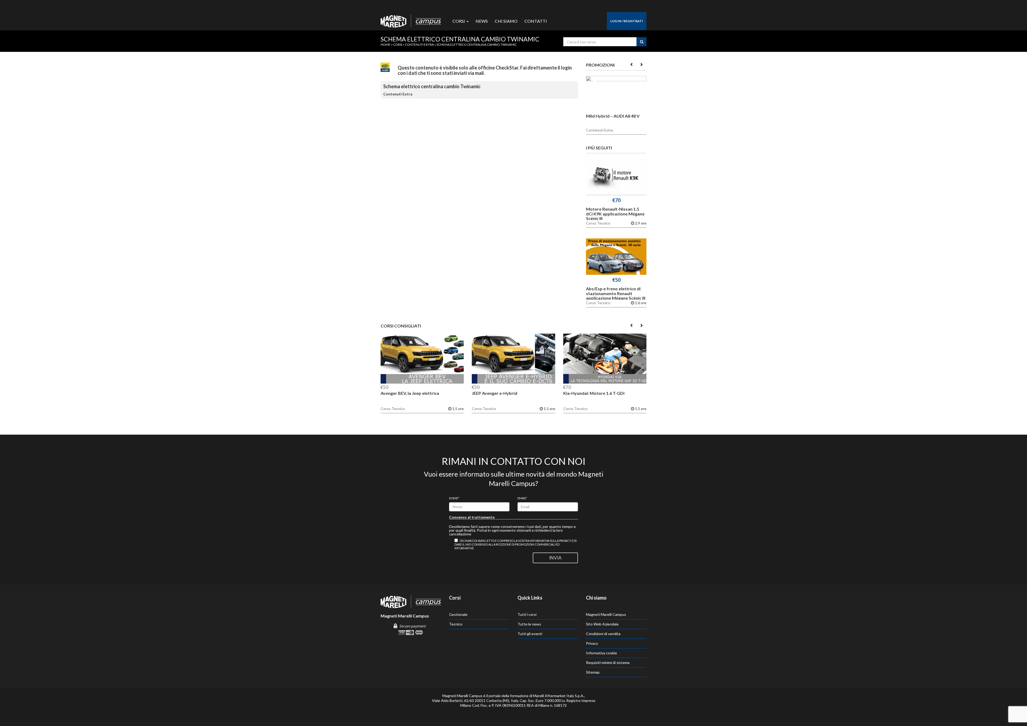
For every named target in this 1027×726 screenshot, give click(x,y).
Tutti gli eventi (530, 633)
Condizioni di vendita (603, 633)
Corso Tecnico (598, 223)
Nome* (454, 498)
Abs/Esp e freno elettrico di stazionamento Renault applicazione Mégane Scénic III (615, 293)
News (482, 21)
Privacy (592, 643)
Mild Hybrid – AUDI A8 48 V (612, 115)
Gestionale (458, 614)
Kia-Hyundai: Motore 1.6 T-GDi (593, 393)
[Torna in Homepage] (411, 20)
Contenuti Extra (419, 45)
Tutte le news (529, 624)
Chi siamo (506, 21)
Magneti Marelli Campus (606, 614)
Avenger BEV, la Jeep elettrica (410, 393)
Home (385, 45)
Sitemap (593, 672)
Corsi (459, 21)
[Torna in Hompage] (411, 601)
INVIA (555, 558)
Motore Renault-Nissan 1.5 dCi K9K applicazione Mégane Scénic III (615, 213)
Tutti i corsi (527, 614)
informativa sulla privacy (550, 540)
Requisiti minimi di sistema (608, 662)
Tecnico (455, 624)
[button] (631, 64)
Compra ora (616, 178)
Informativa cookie (601, 653)
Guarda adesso (616, 95)
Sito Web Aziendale (602, 624)
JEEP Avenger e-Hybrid (494, 393)
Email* (522, 498)
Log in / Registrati (626, 21)
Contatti (535, 21)
